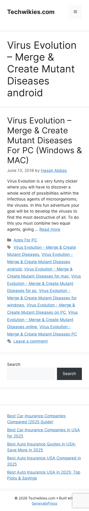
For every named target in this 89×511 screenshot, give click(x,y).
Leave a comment (31, 341)
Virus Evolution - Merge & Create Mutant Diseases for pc (44, 283)
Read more (49, 229)
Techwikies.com (31, 11)
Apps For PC (25, 240)
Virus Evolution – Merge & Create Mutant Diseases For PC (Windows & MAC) (44, 140)
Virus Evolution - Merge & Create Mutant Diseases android (40, 261)
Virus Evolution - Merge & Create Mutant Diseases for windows (42, 297)
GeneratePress (44, 503)
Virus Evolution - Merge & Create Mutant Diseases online (42, 319)
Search (13, 364)
